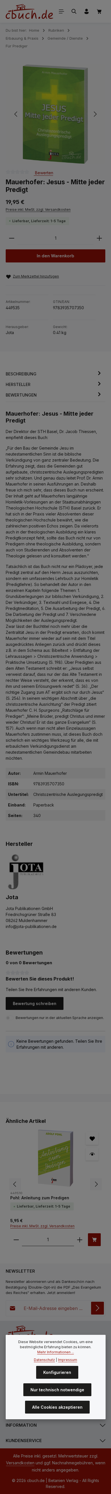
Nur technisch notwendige (57, 1389)
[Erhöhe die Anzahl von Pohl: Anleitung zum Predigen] (80, 1239)
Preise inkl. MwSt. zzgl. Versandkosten (38, 209)
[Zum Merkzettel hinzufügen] (92, 1138)
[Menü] (61, 11)
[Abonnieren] (97, 1308)
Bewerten (43, 172)
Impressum (67, 1360)
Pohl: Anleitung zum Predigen (39, 1197)
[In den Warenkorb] (94, 1239)
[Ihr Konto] (86, 11)
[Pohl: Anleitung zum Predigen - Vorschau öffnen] (92, 1154)
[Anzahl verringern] (12, 238)
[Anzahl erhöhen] (99, 238)
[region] (55, 114)
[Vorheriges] (16, 114)
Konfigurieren (57, 1372)
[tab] (54, 374)
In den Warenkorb (55, 255)
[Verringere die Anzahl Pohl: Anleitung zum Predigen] (16, 1239)
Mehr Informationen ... (55, 1352)
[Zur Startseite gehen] (29, 11)
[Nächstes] (95, 114)
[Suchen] (74, 11)
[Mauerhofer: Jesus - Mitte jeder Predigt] (55, 114)
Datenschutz (44, 1360)
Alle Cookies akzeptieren (57, 1407)
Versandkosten (20, 1462)
